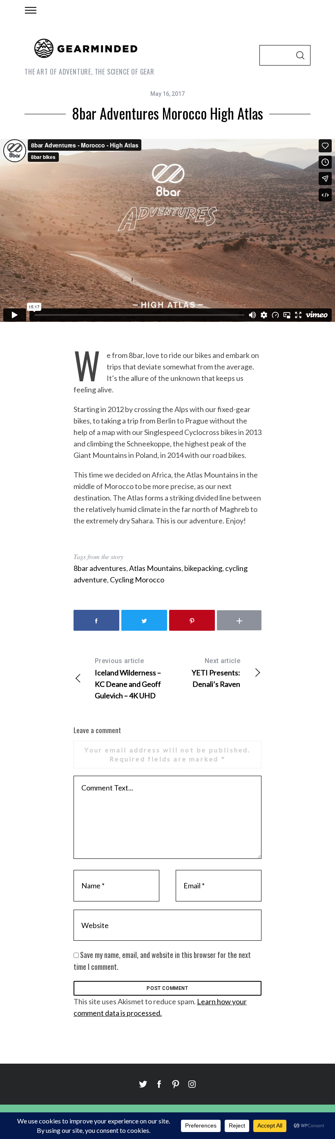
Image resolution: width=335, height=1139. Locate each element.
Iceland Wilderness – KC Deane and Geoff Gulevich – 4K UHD (128, 678)
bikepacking (203, 568)
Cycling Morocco (137, 579)
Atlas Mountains (155, 568)
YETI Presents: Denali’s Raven (216, 672)
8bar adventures (100, 568)
